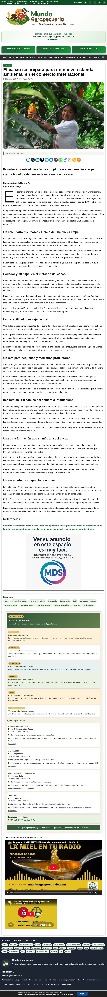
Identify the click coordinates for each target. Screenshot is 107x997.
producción (86, 945)
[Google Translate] (65, 160)
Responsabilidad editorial (49, 2)
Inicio (4, 57)
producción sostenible (44, 605)
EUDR (75, 601)
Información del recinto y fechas (21, 789)
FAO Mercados (24, 820)
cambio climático (59, 945)
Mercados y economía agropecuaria (67, 57)
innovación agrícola (98, 945)
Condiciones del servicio (39, 3)
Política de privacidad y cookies (16, 3)
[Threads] (42, 160)
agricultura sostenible (26, 945)
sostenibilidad (47, 945)
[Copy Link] (74, 160)
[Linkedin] (37, 160)
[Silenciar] (96, 893)
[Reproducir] (7, 893)
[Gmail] (70, 160)
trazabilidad (76, 605)
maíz (86, 948)
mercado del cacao (10, 605)
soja (61, 951)
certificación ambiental (19, 601)
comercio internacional (37, 601)
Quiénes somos (7, 2)
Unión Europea (88, 605)
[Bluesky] (51, 160)
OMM (33, 820)
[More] (79, 160)
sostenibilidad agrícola (62, 605)
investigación (47, 948)
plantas (37, 945)
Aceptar (82, 994)
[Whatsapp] (60, 160)
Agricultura (13, 57)
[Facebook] (28, 160)
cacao (6, 601)
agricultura (13, 945)
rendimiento (30, 951)
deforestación (52, 601)
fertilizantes (71, 948)
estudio (27, 948)
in (99, 2)
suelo (55, 948)
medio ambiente (7, 948)
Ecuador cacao (65, 601)
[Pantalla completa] (99, 893)
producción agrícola (97, 948)
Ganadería (24, 57)
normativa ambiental (26, 605)
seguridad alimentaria (73, 945)
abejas (4, 951)
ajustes (70, 995)
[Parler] (56, 160)
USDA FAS (12, 820)
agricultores (18, 948)
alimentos (54, 951)
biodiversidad (36, 948)
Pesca (32, 57)
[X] (33, 160)
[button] (18, 49)
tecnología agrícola (42, 951)
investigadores (13, 951)
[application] (53, 867)
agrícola (62, 948)
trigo (22, 951)
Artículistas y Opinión (91, 57)
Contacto (33, 2)
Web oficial (12, 744)
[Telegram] (47, 160)
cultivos (5, 945)
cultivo (80, 948)
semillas (67, 951)
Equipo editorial (21, 2)
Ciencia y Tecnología (44, 57)
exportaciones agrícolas (88, 601)
